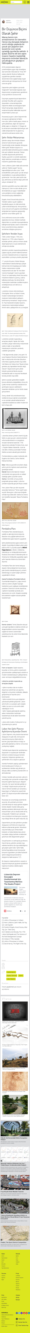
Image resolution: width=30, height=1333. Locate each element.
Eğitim (17, 1256)
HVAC (3, 1301)
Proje (17, 1273)
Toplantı (17, 1262)
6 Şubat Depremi (11, 972)
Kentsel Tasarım (19, 1277)
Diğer (17, 1264)
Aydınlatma (4, 1297)
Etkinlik (18, 1253)
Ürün (3, 1295)
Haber (3, 1253)
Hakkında (4, 1316)
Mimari (17, 1281)
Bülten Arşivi (4, 1326)
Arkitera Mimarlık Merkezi (7, 1314)
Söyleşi (18, 1295)
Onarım (17, 1285)
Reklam (3, 1321)
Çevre (3, 1256)
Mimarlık (3, 1264)
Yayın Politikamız (5, 1319)
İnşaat (3, 1260)
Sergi (17, 1260)
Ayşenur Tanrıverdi (12, 975)
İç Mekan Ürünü (5, 1305)
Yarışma (4, 1273)
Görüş (17, 1297)
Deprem (21, 975)
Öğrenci (3, 1277)
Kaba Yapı (4, 1307)
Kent (3, 1262)
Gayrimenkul (4, 1258)
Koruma (17, 1279)
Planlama (18, 1289)
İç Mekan (18, 1275)
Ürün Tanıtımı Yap (23, 1325)
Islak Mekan (4, 1303)
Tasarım (3, 1266)
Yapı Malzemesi (5, 1268)
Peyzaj (17, 1287)
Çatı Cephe (4, 1299)
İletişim (3, 1323)
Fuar (17, 1258)
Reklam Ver (22, 1319)
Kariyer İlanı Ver (22, 1322)
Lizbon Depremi (11, 979)
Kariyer (18, 1299)
